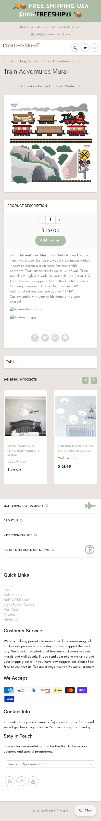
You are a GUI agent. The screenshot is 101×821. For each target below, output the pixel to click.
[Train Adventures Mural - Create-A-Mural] (50, 143)
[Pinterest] (9, 781)
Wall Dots (11, 610)
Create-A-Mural (56, 811)
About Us (11, 620)
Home (8, 61)
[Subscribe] (91, 764)
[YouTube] (33, 781)
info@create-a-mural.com (53, 34)
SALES (9, 590)
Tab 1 (10, 361)
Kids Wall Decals (16, 600)
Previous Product (36, 86)
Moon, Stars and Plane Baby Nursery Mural (23, 451)
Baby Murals (28, 61)
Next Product (67, 86)
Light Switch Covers (19, 605)
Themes (9, 615)
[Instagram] (21, 781)
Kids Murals (13, 595)
